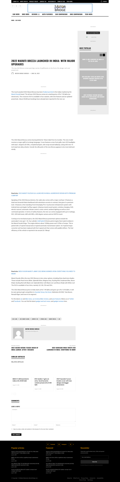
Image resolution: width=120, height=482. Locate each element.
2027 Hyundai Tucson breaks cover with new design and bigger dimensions (64, 382)
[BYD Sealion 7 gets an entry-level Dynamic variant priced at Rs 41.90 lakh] (43, 371)
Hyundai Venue (40, 292)
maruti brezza (52, 319)
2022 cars (14, 319)
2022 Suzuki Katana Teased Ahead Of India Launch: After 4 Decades (24, 349)
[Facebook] (12, 6)
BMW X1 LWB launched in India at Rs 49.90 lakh (21, 380)
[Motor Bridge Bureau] (13, 73)
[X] (20, 6)
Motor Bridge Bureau (22, 73)
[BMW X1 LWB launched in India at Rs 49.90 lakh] (21, 371)
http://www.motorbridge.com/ (31, 331)
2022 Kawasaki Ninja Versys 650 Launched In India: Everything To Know (61, 349)
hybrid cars (43, 319)
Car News (18, 20)
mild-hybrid (40, 221)
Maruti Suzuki (15, 94)
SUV (59, 319)
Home (12, 20)
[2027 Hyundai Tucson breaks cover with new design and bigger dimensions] (65, 371)
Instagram (64, 444)
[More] (97, 312)
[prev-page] (12, 394)
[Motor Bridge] (60, 8)
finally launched (48, 92)
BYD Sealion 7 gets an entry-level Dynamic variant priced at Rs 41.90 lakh (43, 382)
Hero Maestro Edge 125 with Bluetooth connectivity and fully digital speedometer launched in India (25, 464)
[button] (104, 1)
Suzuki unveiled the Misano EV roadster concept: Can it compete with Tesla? (24, 470)
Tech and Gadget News (93, 32)
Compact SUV (35, 319)
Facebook (52, 444)
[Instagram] (59, 444)
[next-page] (15, 394)
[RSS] (16, 6)
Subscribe (94, 462)
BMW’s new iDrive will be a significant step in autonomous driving (24, 458)
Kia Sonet (48, 292)
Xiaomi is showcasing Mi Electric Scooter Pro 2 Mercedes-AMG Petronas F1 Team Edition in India (25, 452)
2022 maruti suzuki (24, 319)
